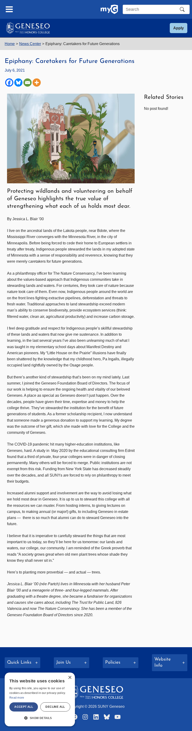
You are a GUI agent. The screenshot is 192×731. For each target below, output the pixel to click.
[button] (178, 28)
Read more (16, 697)
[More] (37, 82)
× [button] (69, 677)
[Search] (182, 9)
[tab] (22, 662)
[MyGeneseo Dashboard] (109, 9)
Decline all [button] (55, 706)
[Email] (27, 82)
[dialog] (40, 699)
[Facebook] (9, 82)
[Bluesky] (18, 82)
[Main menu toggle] (9, 9)
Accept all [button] (23, 706)
